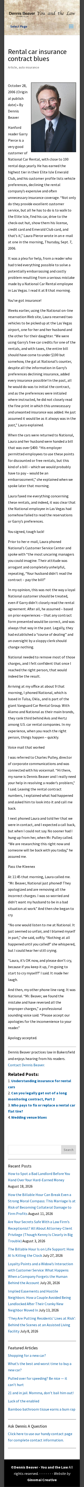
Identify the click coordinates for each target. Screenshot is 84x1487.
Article (12, 67)
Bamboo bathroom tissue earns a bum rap (41, 1409)
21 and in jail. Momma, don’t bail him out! (41, 1392)
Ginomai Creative (42, 1479)
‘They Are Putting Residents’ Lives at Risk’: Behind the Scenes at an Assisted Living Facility (42, 1324)
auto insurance (29, 67)
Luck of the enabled (23, 1401)
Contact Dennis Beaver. (26, 1065)
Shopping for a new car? (27, 1355)
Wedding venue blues (29, 1117)
